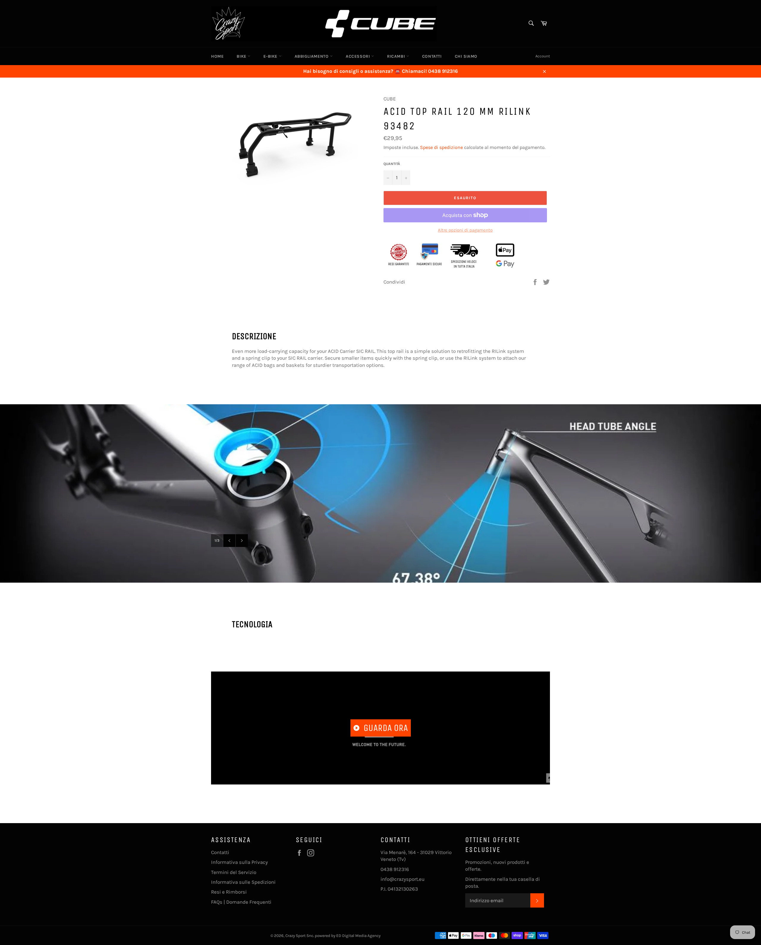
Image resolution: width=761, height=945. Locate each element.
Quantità (391, 164)
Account (542, 56)
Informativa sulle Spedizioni (243, 882)
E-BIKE (271, 56)
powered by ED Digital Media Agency (347, 935)
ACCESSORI (358, 56)
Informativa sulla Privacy (239, 862)
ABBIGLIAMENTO (312, 56)
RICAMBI (396, 56)
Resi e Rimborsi (229, 892)
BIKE (242, 56)
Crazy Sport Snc (299, 935)
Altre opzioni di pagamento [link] (465, 230)
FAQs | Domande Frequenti (241, 902)
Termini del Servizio (233, 872)
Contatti (220, 852)
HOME (217, 56)
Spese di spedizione (441, 147)
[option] (380, 493)
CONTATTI (432, 56)
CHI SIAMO (466, 56)
